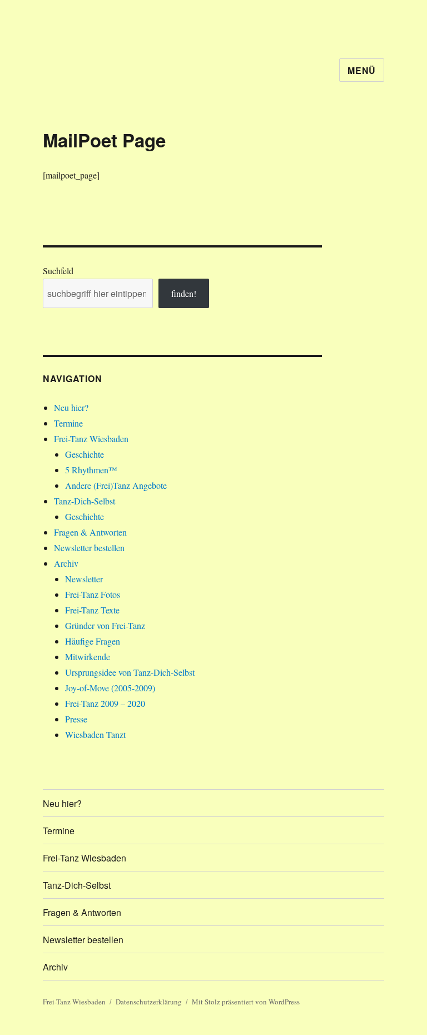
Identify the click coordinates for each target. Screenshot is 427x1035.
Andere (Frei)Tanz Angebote (116, 485)
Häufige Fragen (92, 641)
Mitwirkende (87, 656)
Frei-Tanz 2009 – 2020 (105, 703)
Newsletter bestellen (89, 547)
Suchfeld (58, 270)
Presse (76, 719)
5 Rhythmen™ (91, 470)
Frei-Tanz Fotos (92, 594)
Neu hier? (71, 407)
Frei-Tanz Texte (92, 610)
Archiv (66, 563)
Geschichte (84, 454)
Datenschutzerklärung (149, 1002)
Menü (361, 70)
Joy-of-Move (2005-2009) (110, 688)
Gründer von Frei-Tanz (105, 625)
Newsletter (84, 579)
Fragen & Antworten (90, 532)
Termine (68, 423)
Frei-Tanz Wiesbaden (91, 438)
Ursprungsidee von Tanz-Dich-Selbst (130, 672)
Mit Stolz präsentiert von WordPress (246, 1002)
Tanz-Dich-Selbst (84, 501)
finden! (183, 293)
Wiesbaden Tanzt (95, 734)
